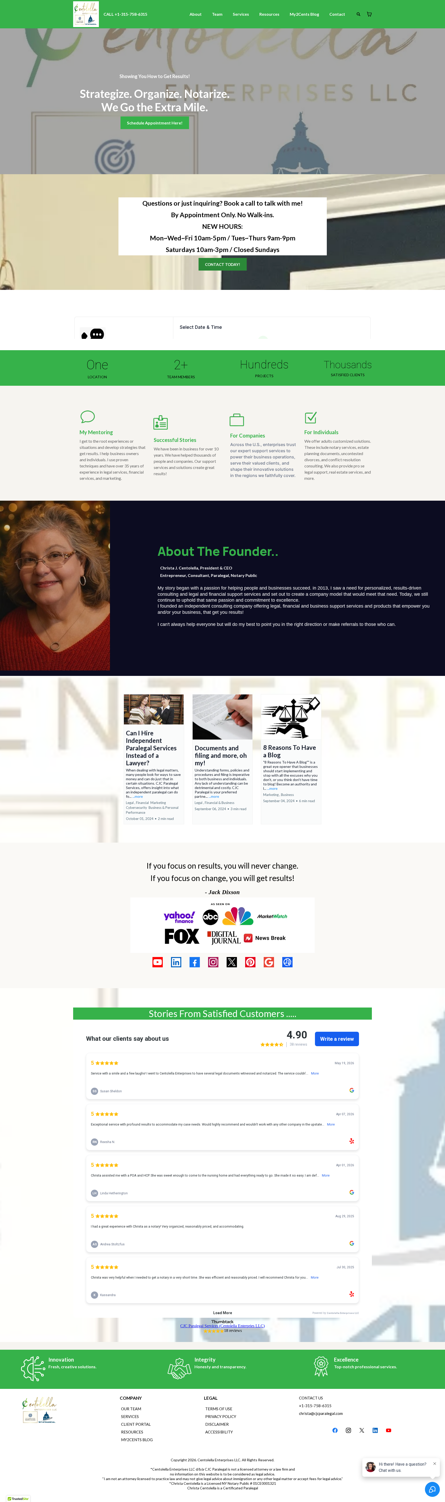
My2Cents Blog (304, 14)
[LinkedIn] (176, 962)
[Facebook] (194, 962)
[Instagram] (213, 962)
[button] (153, 759)
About (196, 14)
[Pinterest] (250, 962)
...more (137, 796)
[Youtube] (157, 962)
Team (217, 14)
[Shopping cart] (369, 14)
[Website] (287, 962)
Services (241, 14)
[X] (231, 962)
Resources (269, 14)
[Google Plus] (269, 962)
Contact (337, 14)
